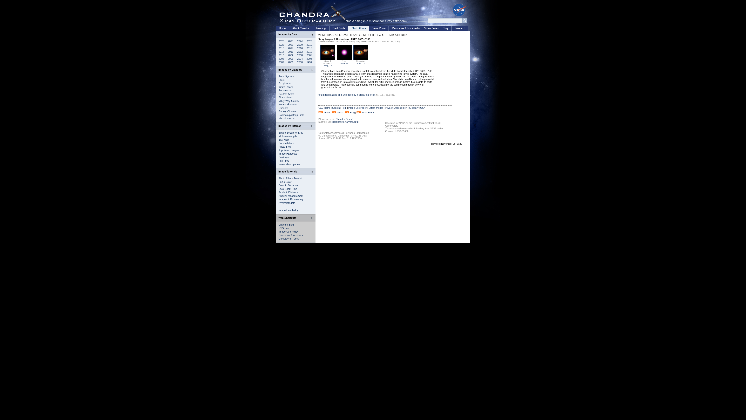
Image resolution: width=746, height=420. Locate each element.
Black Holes (285, 97)
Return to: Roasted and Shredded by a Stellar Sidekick (346, 95)
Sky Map (284, 139)
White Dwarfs (286, 87)
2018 (281, 48)
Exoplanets (285, 83)
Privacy (389, 108)
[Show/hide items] (312, 34)
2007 (309, 55)
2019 (309, 44)
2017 (290, 48)
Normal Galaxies (288, 104)
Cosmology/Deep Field (291, 115)
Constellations (287, 143)
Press (340, 112)
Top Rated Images (289, 150)
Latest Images (376, 108)
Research (460, 28)
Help (344, 108)
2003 (309, 58)
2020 (300, 44)
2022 (281, 44)
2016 (300, 48)
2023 (309, 41)
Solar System (286, 76)
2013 (290, 51)
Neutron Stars (286, 94)
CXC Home (324, 108)
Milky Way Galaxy (289, 101)
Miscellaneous (287, 118)
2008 (300, 55)
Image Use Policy (289, 210)
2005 (290, 58)
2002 (281, 62)
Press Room (379, 28)
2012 (300, 51)
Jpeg (326, 66)
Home (282, 28)
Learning (321, 28)
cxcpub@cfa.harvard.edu (344, 122)
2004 (300, 58)
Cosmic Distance (288, 185)
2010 (281, 55)
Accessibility (400, 108)
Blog (445, 28)
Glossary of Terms (289, 238)
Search (336, 108)
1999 (309, 62)
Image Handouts (288, 153)
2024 (300, 41)
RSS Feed (284, 228)
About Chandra (300, 28)
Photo (327, 112)
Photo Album (358, 28)
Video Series (431, 28)
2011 (309, 51)
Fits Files (284, 160)
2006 (281, 58)
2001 (290, 62)
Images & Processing (291, 199)
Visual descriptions (289, 164)
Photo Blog (285, 146)
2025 (290, 41)
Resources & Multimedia (406, 28)
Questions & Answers (291, 235)
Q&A (422, 108)
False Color (285, 181)
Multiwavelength (288, 136)
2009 (290, 55)
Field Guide (338, 28)
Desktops (284, 157)
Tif (330, 66)
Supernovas (285, 90)
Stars (282, 80)
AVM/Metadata (287, 202)
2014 (281, 51)
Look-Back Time (288, 188)
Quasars (283, 108)
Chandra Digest (344, 119)
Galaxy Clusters (288, 111)
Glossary (413, 108)
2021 (290, 44)
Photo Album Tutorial (290, 178)
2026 (281, 41)
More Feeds (368, 112)
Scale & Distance (288, 192)
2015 (309, 48)
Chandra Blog (286, 224)
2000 (300, 62)
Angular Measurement (291, 195)
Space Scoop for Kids (291, 132)
